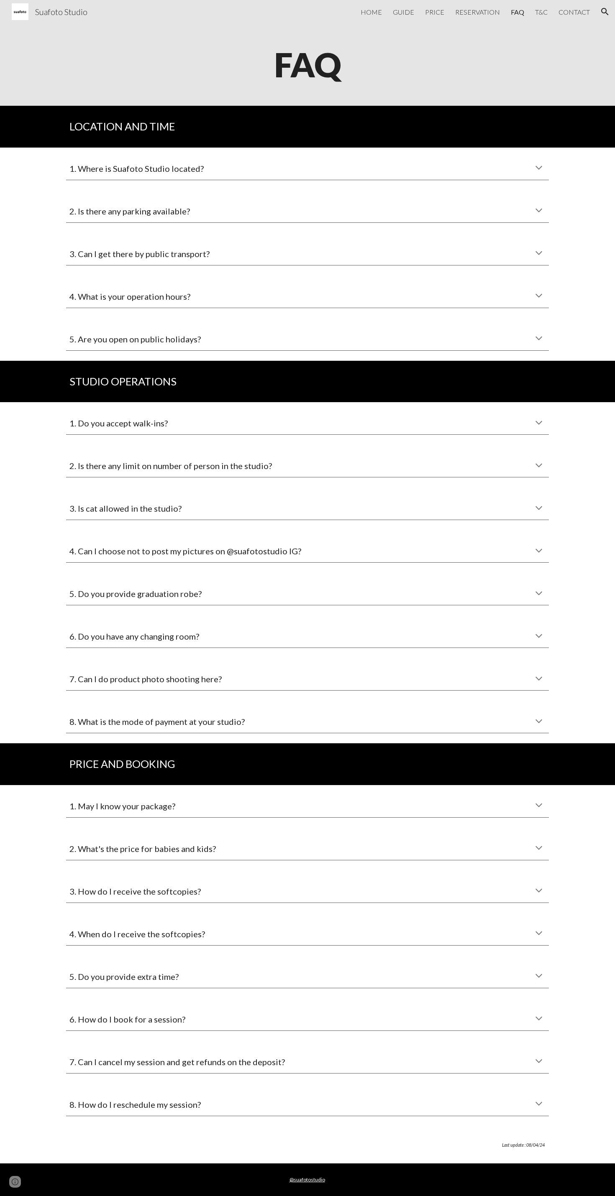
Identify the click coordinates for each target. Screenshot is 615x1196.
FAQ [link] (517, 12)
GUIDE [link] (403, 12)
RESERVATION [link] (477, 12)
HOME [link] (371, 12)
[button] (605, 12)
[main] (307, 64)
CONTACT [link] (574, 12)
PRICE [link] (434, 12)
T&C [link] (541, 12)
